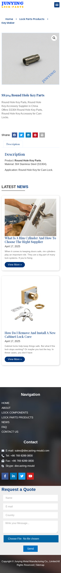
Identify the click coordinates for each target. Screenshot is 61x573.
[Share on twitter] (21, 135)
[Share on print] (42, 135)
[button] (56, 4)
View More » (15, 264)
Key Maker (8, 23)
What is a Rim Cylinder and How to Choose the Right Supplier (30, 240)
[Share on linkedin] (28, 135)
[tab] (13, 144)
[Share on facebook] (14, 135)
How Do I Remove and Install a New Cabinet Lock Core (30, 335)
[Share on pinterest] (35, 135)
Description (13, 144)
